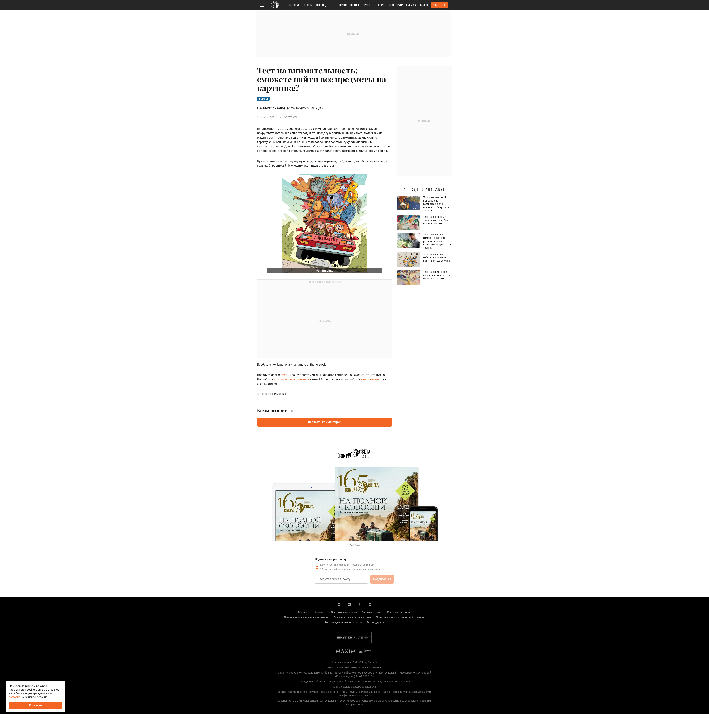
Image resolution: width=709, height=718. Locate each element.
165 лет (439, 5)
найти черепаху (371, 379)
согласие (330, 565)
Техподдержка (375, 622)
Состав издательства (344, 612)
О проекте (304, 612)
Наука (411, 5)
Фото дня (324, 5)
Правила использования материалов (306, 617)
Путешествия (374, 5)
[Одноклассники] (359, 604)
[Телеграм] (370, 604)
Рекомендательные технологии (343, 622)
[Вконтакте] (349, 604)
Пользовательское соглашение (352, 617)
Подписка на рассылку (331, 559)
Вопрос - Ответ (347, 5)
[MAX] (339, 604)
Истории (395, 5)
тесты (285, 375)
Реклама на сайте (372, 612)
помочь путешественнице (291, 379)
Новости (291, 5)
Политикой (328, 569)
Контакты (320, 612)
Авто (424, 5)
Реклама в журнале (399, 612)
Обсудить (291, 117)
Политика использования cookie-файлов (400, 617)
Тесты (307, 5)
